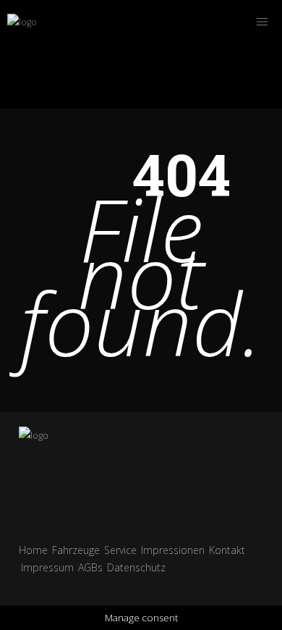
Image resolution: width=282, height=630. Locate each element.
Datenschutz (136, 567)
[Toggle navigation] (262, 21)
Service (120, 550)
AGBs (90, 567)
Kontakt (227, 550)
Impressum (47, 567)
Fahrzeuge (76, 550)
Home (33, 550)
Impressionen (173, 550)
